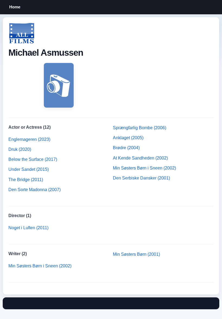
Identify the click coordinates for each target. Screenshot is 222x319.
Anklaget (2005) (128, 137)
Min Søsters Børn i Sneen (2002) (144, 168)
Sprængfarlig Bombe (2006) (139, 127)
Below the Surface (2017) (32, 159)
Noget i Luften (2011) (28, 227)
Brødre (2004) (126, 147)
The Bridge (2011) (25, 179)
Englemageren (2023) (29, 139)
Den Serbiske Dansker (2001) (141, 178)
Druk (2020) (19, 149)
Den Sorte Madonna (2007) (34, 189)
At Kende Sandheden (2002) (140, 158)
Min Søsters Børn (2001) (136, 254)
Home (14, 7)
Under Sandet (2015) (28, 169)
